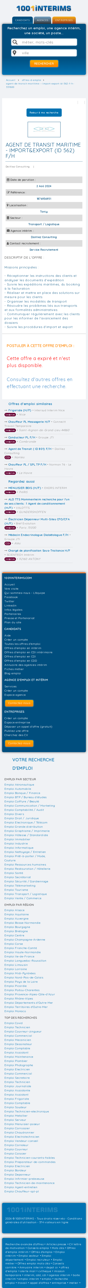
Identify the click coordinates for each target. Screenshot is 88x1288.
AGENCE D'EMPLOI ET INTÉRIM (26, 680)
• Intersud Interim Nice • (35, 412)
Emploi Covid (13, 1023)
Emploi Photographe (18, 1065)
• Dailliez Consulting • (34, 453)
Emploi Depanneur (17, 1174)
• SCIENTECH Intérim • (37, 555)
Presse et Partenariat (19, 618)
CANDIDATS (22, 20)
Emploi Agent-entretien (20, 1187)
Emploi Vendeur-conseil (21, 1141)
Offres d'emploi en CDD (20, 660)
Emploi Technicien (17, 1027)
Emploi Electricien (17, 1069)
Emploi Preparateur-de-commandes (30, 1162)
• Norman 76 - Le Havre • (37, 469)
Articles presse (56, 1244)
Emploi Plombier (16, 1061)
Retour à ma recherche (44, 112)
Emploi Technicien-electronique (26, 1111)
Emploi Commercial (18, 1035)
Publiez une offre (16, 730)
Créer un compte (16, 639)
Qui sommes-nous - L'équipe (24, 593)
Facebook (11, 597)
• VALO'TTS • (36, 506)
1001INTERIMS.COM (18, 578)
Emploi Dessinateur (18, 1044)
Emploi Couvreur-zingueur (23, 1031)
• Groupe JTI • (30, 439)
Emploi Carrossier (17, 1128)
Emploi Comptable (17, 1048)
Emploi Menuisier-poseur (22, 1124)
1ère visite (11, 588)
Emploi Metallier (15, 1115)
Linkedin (10, 605)
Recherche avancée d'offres (24, 1244)
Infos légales (13, 609)
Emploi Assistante (17, 1090)
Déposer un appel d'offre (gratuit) (28, 726)
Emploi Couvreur (16, 1149)
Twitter (9, 601)
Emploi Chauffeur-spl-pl (21, 1191)
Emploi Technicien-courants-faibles (29, 1157)
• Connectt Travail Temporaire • (36, 426)
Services (10, 686)
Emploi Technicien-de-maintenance (29, 1183)
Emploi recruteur (38, 1259)
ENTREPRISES (64, 20)
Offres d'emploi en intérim (22, 648)
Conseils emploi (38, 1248)
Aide (7, 635)
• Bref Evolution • (37, 523)
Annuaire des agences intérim (25, 665)
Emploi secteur (29, 1255)
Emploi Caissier (15, 1153)
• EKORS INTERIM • (36, 490)
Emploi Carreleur (16, 1145)
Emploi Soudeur (15, 1107)
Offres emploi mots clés (34, 1263)
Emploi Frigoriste (16, 1098)
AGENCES (42, 20)
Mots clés (58, 1248)
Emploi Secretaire (17, 1077)
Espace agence (15, 694)
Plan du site (12, 622)
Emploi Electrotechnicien (21, 1136)
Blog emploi (12, 673)
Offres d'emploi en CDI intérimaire (28, 652)
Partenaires (12, 614)
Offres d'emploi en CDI (20, 656)
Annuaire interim (31, 1267)
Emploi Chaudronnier (19, 1132)
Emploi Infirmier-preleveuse (24, 1178)
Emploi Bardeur (15, 1170)
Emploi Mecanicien (17, 1040)
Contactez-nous (19, 703)
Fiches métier (14, 669)
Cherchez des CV (16, 735)
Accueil (9, 584)
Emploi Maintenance (18, 1056)
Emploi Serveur (15, 1120)
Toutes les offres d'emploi (22, 644)
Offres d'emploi (42, 1252)
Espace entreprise (17, 722)
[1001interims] (44, 8)
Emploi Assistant (16, 1052)
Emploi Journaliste (17, 1086)
